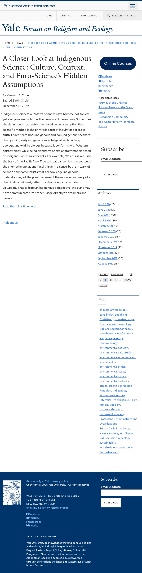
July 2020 (104, 204)
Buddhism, (121, 314)
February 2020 (107, 231)
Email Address (111, 159)
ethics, (104, 385)
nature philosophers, (112, 414)
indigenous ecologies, (112, 395)
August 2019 (105, 263)
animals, (104, 309)
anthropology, (118, 309)
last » (103, 285)
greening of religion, (120, 385)
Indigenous (10, 222)
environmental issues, (113, 371)
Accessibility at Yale (38, 481)
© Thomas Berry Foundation (47, 508)
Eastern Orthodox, (121, 328)
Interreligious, (121, 400)
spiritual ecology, (120, 438)
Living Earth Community (113, 117)
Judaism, (115, 404)
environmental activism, (114, 347)
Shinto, (129, 433)
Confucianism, (108, 324)
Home (7, 42)
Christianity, (107, 319)
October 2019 (106, 252)
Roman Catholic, (109, 428)
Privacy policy (60, 481)
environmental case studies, (116, 352)
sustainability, (108, 442)
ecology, (118, 338)
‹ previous (117, 274)
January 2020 (106, 236)
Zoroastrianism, (109, 452)
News (19, 42)
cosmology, (125, 324)
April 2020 (104, 220)
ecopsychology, (109, 343)
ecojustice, (106, 338)
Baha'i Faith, (107, 314)
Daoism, (104, 328)
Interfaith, (106, 400)
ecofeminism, (125, 333)
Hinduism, (106, 390)
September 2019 (108, 258)
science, (125, 428)
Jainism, (104, 404)
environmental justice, (113, 376)
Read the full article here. (19, 206)
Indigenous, (120, 390)
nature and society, (111, 409)
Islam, (134, 400)
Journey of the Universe (113, 102)
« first (104, 274)
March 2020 (105, 226)
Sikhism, (104, 438)
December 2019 (107, 242)
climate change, (125, 319)
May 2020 (104, 215)
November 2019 (107, 247)
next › (127, 280)
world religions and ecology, (116, 447)
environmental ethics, (113, 366)
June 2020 (104, 209)
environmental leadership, (115, 381)
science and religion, (112, 433)
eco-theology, (108, 333)
